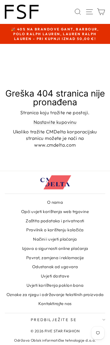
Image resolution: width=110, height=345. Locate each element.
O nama (55, 202)
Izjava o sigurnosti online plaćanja (55, 248)
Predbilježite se (54, 319)
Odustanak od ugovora (55, 266)
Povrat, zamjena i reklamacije (55, 257)
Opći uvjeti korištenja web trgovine (55, 211)
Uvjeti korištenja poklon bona (55, 285)
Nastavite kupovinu (55, 122)
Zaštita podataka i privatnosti (55, 220)
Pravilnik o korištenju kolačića (54, 229)
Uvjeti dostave (55, 276)
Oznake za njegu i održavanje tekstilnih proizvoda (55, 294)
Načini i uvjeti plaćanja (55, 239)
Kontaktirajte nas (54, 303)
